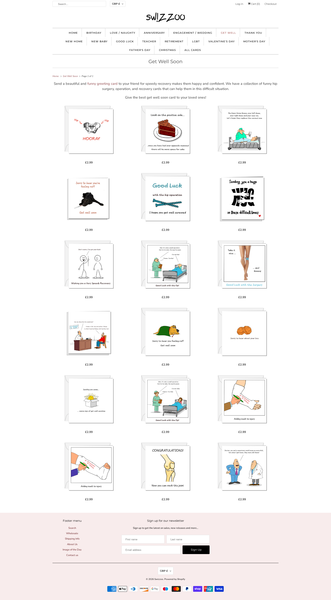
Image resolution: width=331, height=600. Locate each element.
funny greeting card (102, 83)
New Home (74, 41)
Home (73, 32)
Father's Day (139, 49)
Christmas (167, 49)
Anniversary (154, 32)
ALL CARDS (192, 49)
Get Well (228, 32)
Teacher (149, 41)
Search (72, 528)
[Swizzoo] (165, 17)
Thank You (253, 32)
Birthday (93, 32)
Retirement (174, 41)
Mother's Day (254, 41)
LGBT (196, 41)
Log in (239, 3)
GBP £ (116, 3)
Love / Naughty (122, 32)
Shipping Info (72, 538)
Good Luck (125, 41)
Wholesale (72, 533)
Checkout (271, 3)
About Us (72, 544)
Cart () (255, 3)
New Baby (99, 41)
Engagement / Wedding (192, 32)
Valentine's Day (221, 41)
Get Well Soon (165, 61)
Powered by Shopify (174, 579)
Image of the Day (72, 549)
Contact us (72, 555)
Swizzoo (158, 579)
